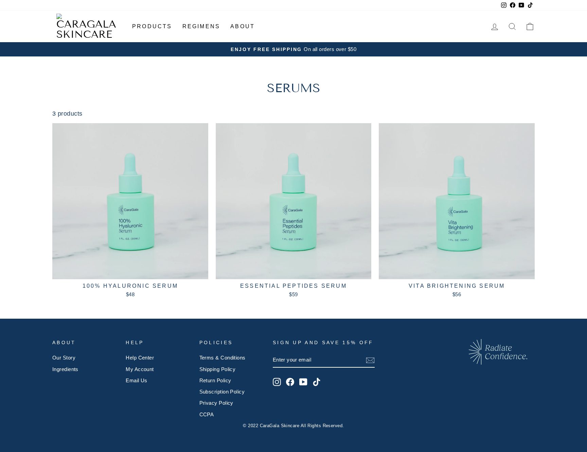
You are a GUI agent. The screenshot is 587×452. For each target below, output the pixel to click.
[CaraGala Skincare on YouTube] (303, 382)
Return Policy (215, 380)
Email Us (136, 380)
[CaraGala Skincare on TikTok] (317, 382)
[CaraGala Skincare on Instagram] (277, 382)
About (242, 26)
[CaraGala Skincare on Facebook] (290, 382)
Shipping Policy (217, 369)
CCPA (206, 414)
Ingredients (65, 369)
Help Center (140, 358)
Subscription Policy (222, 392)
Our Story (63, 358)
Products (152, 26)
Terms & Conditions (222, 358)
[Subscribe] (370, 360)
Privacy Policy (216, 403)
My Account (140, 369)
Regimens (201, 26)
